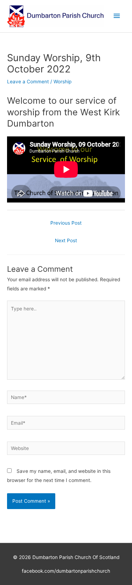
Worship (62, 81)
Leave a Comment (28, 81)
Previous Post (66, 223)
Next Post (66, 240)
